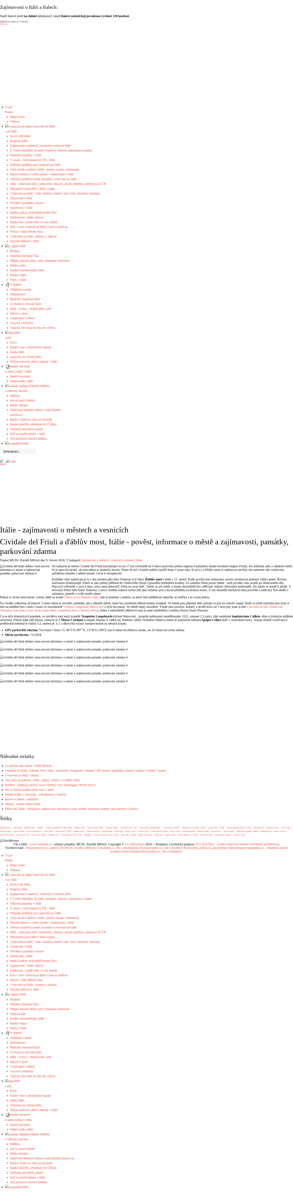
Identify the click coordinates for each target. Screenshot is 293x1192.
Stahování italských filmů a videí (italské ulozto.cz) (42, 1158)
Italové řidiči (216, 831)
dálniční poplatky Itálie (247, 831)
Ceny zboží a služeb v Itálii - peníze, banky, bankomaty (45, 169)
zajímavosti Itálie (145, 835)
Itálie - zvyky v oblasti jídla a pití (30, 308)
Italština (15, 395)
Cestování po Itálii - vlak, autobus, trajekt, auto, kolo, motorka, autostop (55, 193)
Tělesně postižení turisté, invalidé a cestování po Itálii (43, 179)
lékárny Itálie (80, 828)
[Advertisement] (149, 464)
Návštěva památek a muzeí (27, 203)
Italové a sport (19, 313)
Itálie (222, 827)
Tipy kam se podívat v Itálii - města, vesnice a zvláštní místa (42, 780)
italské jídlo (29, 827)
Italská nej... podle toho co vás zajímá (33, 222)
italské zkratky (5, 831)
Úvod (9, 109)
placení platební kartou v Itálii (239, 828)
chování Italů (258, 828)
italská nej (158, 835)
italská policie (265, 831)
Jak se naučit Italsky (22, 400)
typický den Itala (22, 835)
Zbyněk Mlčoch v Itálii (24, 241)
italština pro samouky (223, 835)
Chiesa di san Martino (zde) (81, 597)
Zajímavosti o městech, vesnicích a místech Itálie (40, 145)
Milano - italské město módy (23, 804)
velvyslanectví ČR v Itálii (71, 835)
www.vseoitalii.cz (40, 844)
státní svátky (286, 828)
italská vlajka (143, 831)
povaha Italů (107, 831)
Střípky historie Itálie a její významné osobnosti (39, 260)
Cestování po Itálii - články (22, 775)
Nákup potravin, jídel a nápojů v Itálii (33, 361)
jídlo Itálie (18, 828)
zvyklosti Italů (239, 835)
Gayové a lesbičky (21, 323)
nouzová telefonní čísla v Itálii (106, 835)
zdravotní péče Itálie (95, 828)
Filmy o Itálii (18, 279)
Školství (15, 251)
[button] (146, 95)
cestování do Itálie (159, 831)
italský (40, 827)
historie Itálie (19, 831)
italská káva (79, 831)
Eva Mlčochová (135, 844)
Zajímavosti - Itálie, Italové (27, 217)
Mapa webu (17, 116)
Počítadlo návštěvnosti (265, 844)
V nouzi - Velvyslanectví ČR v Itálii (32, 160)
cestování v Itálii (128, 835)
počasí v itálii (130, 831)
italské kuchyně (189, 831)
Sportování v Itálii (21, 207)
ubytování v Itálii (63, 831)
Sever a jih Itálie (20, 136)
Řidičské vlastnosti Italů (25, 299)
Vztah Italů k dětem (22, 318)
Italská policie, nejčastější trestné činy (33, 212)
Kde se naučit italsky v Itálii (27, 433)
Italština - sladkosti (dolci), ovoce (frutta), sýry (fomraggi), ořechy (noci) (50, 785)
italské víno (53, 835)
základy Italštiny (93, 831)
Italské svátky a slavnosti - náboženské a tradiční (35, 794)
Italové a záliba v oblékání (21, 799)
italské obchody (206, 835)
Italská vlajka (18, 275)
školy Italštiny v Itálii (128, 828)
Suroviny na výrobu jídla (25, 356)
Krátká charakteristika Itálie (27, 270)
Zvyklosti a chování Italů (25, 304)
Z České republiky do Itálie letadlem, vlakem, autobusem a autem (51, 150)
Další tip (4, 24)
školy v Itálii (175, 831)
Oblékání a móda (20, 289)
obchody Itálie (203, 831)
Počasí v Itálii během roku (26, 231)
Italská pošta (18, 265)
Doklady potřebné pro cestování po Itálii (35, 164)
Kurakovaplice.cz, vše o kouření (161, 847)
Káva (13, 342)
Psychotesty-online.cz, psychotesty (205, 847)
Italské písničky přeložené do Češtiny (33, 424)
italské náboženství (34, 831)
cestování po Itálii (171, 827)
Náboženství (18, 294)
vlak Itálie (48, 831)
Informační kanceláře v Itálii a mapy (32, 188)
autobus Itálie (112, 827)
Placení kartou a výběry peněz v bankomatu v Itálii (42, 174)
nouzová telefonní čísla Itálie (59, 827)
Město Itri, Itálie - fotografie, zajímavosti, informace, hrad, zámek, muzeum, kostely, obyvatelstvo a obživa (71, 808)
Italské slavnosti (20, 376)
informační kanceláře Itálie (150, 828)
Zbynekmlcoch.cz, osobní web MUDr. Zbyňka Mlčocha (60, 847)
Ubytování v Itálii (21, 198)
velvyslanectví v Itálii (188, 835)
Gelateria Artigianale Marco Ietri (83, 606)
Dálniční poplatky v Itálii (25, 155)
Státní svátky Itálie (21, 381)
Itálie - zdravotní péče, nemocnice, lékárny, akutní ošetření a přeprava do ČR (58, 183)
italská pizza (5, 827)
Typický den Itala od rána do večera (32, 327)
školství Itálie (228, 831)
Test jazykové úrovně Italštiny (29, 438)
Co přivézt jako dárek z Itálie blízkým (28, 765)
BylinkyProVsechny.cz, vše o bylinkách (156, 851)
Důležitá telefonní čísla (24, 256)
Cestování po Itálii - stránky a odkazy (33, 236)
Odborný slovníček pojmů (26, 429)
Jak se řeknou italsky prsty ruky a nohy (29, 789)
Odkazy (15, 121)
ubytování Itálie (38, 835)
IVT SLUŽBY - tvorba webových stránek (222, 844)
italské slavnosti (272, 828)
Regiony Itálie (19, 141)
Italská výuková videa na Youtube (31, 419)
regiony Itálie (170, 835)
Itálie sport (118, 831)
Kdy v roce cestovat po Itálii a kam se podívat (38, 226)
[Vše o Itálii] (11, 461)
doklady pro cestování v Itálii (193, 828)
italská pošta (212, 828)
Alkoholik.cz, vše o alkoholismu (118, 847)
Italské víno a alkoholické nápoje (30, 347)
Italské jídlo (17, 352)
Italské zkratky (19, 405)
